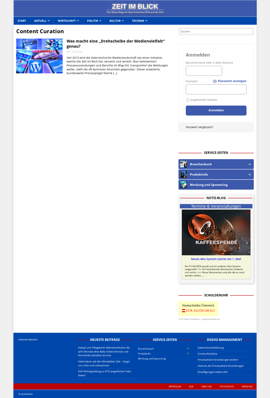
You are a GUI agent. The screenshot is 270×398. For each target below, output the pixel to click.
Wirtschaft (67, 21)
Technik (138, 21)
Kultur (115, 21)
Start (22, 21)
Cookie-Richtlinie (207, 353)
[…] (115, 73)
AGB (191, 386)
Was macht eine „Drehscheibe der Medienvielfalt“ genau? (116, 43)
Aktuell (40, 21)
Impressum (175, 386)
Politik (92, 21)
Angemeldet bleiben (203, 100)
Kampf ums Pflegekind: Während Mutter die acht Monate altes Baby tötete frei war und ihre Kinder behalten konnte (104, 351)
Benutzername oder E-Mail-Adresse (209, 62)
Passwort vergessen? (199, 127)
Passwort (192, 81)
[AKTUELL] (39, 56)
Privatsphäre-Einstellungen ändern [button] (218, 359)
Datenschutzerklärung (211, 347)
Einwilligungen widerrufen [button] (213, 372)
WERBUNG (247, 386)
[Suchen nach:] (216, 31)
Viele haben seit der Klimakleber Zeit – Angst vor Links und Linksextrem (104, 363)
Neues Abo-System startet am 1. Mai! (216, 259)
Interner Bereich (27, 339)
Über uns (206, 386)
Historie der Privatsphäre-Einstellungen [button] (221, 366)
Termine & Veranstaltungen (216, 206)
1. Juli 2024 (76, 51)
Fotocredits (227, 386)
